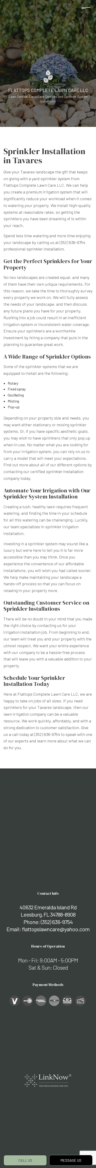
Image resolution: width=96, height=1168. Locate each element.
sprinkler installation (45, 248)
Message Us (70, 1160)
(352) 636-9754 (57, 921)
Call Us (25, 1160)
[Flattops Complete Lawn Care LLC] (48, 76)
